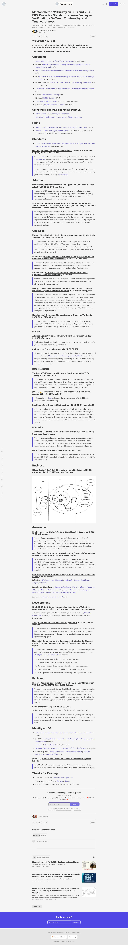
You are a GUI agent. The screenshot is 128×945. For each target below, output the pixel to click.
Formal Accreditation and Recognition (77, 590)
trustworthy (63, 174)
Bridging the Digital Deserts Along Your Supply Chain (70, 235)
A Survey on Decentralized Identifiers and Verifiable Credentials (61, 203)
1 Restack (45, 816)
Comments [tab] (36, 835)
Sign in (122, 4)
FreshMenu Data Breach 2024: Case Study (51, 405)
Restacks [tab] (43, 835)
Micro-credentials (47, 590)
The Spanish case (48, 580)
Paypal (67, 781)
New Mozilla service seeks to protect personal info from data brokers (60, 748)
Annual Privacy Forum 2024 (45, 101)
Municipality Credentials (63, 580)
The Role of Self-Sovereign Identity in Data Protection (56, 373)
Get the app (72, 937)
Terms (68, 932)
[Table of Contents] (2, 472)
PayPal (56, 51)
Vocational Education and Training (63, 592)
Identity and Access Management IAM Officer (52, 131)
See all (36, 906)
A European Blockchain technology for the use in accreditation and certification (64, 88)
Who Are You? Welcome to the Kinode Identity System (66, 758)
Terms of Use (72, 808)
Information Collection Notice (63, 810)
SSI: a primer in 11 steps (43, 707)
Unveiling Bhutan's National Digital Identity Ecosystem (64, 532)
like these (48, 398)
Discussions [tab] (45, 857)
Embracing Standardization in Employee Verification (69, 315)
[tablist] (39, 835)
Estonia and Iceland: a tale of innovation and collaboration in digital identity (63, 733)
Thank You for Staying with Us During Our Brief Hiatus (48, 864)
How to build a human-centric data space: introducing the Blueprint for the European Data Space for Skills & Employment (62, 642)
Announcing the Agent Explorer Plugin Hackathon (54, 61)
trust (43, 157)
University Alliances (79, 587)
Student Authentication (63, 587)
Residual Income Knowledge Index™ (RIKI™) (65, 356)
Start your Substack (59, 937)
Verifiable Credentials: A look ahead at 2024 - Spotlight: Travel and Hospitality (60, 273)
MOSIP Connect (49, 98)
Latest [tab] (39, 857)
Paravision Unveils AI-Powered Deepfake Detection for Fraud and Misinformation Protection (63, 257)
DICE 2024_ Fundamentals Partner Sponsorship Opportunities (58, 117)
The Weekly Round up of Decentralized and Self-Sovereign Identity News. (54, 879)
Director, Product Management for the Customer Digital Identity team (61, 127)
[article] (64, 865)
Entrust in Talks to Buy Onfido (46, 745)
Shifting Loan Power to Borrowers (47, 349)
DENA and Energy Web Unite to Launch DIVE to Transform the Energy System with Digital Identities (62, 289)
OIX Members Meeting (50, 94)
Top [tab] (34, 857)
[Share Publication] (106, 4)
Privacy (63, 932)
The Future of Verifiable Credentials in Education (54, 432)
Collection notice (75, 932)
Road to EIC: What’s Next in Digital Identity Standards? (70, 82)
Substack (55, 941)
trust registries (39, 159)
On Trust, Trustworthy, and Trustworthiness (52, 150)
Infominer (53, 30)
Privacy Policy (77, 810)
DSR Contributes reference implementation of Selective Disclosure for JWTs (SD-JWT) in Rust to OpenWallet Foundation (61, 608)
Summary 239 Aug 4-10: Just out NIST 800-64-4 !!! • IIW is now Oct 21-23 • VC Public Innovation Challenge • (56, 875)
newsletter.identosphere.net (63, 777)
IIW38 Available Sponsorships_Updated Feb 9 (52, 114)
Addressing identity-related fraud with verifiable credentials (59, 336)
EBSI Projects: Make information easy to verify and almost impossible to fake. (63, 575)
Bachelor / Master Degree (41, 592)
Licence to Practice (60, 597)
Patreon (66, 51)
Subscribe (113, 4)
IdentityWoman (43, 30)
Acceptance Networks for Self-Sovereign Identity (54, 622)
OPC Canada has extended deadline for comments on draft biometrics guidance (64, 70)
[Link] (29, 40)
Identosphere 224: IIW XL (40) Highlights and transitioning (55, 862)
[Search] (102, 4)
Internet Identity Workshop (54, 105)
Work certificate (47, 597)
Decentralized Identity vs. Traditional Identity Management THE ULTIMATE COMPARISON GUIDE (63, 684)
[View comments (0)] (40, 36)
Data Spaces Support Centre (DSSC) (47, 655)
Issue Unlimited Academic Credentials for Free (53, 450)
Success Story (58, 590)
